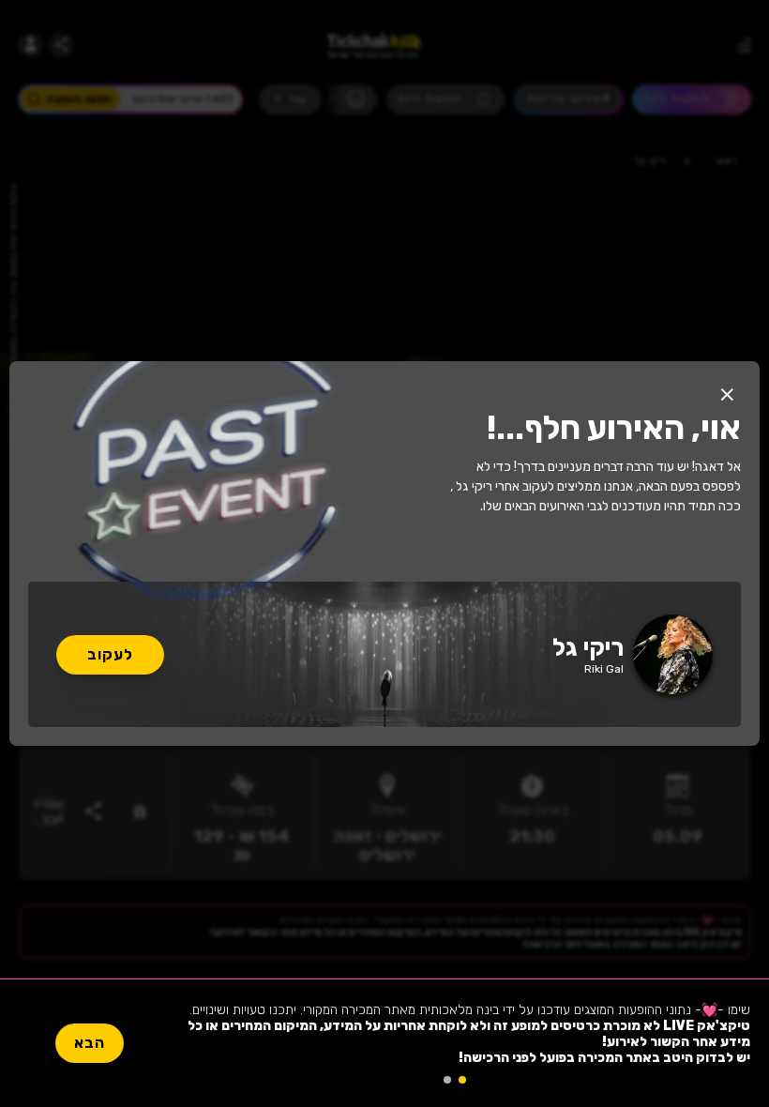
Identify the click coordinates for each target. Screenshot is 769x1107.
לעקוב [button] (110, 654)
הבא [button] (89, 1043)
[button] (727, 394)
